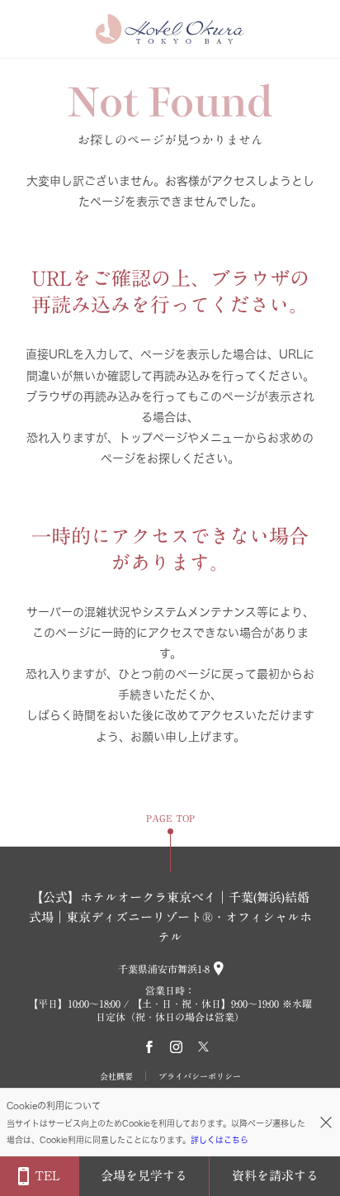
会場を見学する (144, 1176)
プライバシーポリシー (199, 1076)
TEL (47, 1176)
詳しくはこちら (219, 1140)
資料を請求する (275, 1176)
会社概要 (116, 1076)
